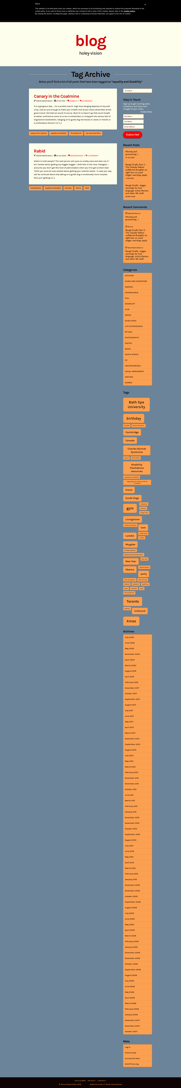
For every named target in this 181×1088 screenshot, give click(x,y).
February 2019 (131, 682)
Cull (127, 298)
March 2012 (130, 767)
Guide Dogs (130, 321)
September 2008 (133, 969)
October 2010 (131, 829)
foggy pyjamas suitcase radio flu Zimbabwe (137, 482)
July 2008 (129, 981)
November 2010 (132, 823)
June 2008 (130, 986)
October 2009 (131, 896)
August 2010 (130, 840)
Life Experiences (134, 326)
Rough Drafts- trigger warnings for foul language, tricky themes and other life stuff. (136, 189)
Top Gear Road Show (93, 133)
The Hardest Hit (76, 133)
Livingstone (132, 519)
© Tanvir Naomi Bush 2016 (70, 1084)
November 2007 (132, 1026)
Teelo (141, 588)
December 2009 (132, 885)
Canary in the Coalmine (56, 96)
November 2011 (132, 784)
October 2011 (130, 789)
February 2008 (132, 1009)
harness (143, 508)
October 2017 (131, 693)
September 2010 (132, 834)
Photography (132, 337)
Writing (129, 377)
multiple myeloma (130, 550)
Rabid (39, 151)
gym (130, 508)
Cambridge (132, 432)
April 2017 (129, 727)
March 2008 (130, 1003)
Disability (73, 101)
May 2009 (129, 924)
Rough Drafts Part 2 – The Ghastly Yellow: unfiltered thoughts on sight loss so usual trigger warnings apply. (136, 170)
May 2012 (129, 761)
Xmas (131, 621)
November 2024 (132, 654)
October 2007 (131, 1031)
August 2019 (130, 671)
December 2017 (132, 688)
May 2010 (129, 857)
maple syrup (143, 533)
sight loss (145, 584)
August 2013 (130, 750)
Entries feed (130, 1053)
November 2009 (132, 891)
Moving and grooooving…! (132, 153)
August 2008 (131, 975)
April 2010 (129, 862)
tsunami (127, 608)
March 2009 (130, 936)
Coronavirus (131, 292)
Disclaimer (80, 1081)
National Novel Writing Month (133, 555)
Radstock (136, 584)
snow (126, 588)
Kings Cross (144, 512)
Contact (102, 1081)
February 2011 (131, 806)
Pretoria (126, 584)
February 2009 (132, 941)
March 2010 (130, 868)
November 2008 (132, 958)
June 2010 (129, 851)
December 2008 (132, 952)
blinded (126, 425)
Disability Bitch (36, 188)
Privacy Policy (146, 112)
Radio (128, 349)
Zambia (128, 382)
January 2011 (130, 812)
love (143, 527)
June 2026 (130, 643)
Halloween (143, 504)
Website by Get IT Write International (106, 1084)
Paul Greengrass (129, 580)
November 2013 (132, 738)
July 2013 (129, 755)
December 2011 (132, 778)
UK (126, 360)
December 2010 (132, 817)
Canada (130, 440)
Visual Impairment (134, 371)
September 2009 (133, 902)
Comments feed (132, 1058)
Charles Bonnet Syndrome (137, 450)
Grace (128, 315)
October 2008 (131, 964)
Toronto (132, 601)
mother (142, 538)
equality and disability (58, 133)
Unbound (139, 610)
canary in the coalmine (39, 133)
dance (126, 458)
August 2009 (131, 907)
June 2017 (129, 716)
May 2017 (129, 721)
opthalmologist (144, 567)
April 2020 (130, 660)
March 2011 (130, 800)
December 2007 (132, 1020)
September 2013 (132, 744)
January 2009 (131, 947)
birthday (133, 418)
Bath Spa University (136, 404)
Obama (78, 188)
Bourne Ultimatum (138, 425)
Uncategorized (76, 156)
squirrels (134, 588)
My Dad (128, 332)
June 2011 (129, 795)
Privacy (92, 1081)
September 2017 (132, 699)
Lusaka (129, 535)
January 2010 (131, 879)
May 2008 (129, 992)
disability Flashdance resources (137, 468)
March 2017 (130, 733)
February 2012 (131, 772)
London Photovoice (130, 525)
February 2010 (131, 874)
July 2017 (129, 710)
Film (127, 309)
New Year (130, 561)
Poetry (128, 343)
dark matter (136, 458)
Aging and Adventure (136, 281)
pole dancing (143, 580)
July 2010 (129, 846)
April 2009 (130, 930)
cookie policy (129, 11)
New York (144, 559)
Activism (129, 275)
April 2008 (130, 998)
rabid (87, 188)
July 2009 (129, 913)
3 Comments (87, 101)
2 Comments (92, 156)
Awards (129, 287)
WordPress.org (132, 1064)
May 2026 (129, 648)
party (144, 573)
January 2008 (131, 1014)
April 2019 (129, 676)
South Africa (131, 354)
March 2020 (130, 665)
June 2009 (130, 919)
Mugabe (130, 544)
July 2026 (129, 637)
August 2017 (130, 705)
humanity (68, 188)
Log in (127, 1047)
